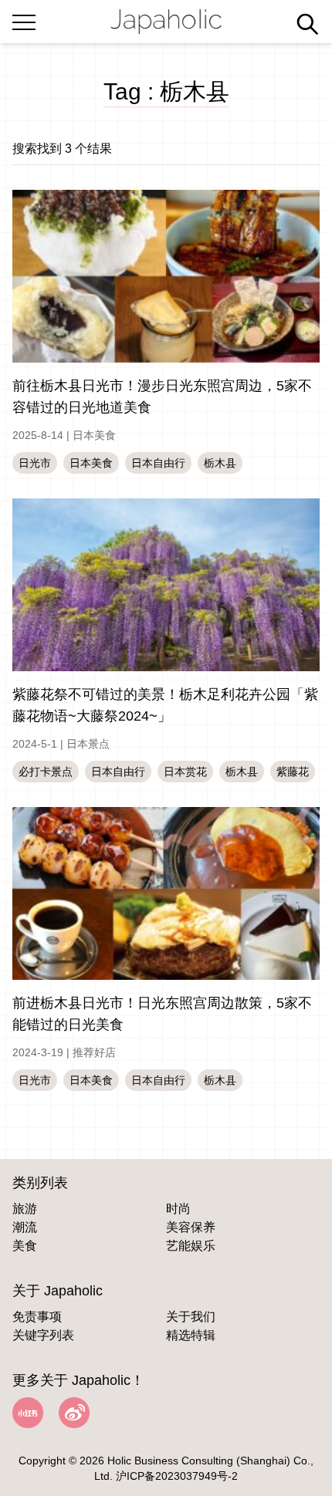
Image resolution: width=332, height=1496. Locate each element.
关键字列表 (43, 1335)
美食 (24, 1245)
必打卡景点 (46, 771)
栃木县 (220, 463)
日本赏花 (185, 771)
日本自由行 (158, 463)
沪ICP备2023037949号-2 (177, 1476)
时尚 (178, 1208)
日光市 (35, 463)
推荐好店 (94, 1052)
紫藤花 (292, 771)
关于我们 (190, 1316)
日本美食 (94, 435)
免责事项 (37, 1316)
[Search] (307, 24)
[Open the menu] (24, 19)
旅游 (24, 1208)
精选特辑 (190, 1335)
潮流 (24, 1227)
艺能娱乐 (190, 1245)
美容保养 (190, 1227)
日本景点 (88, 744)
